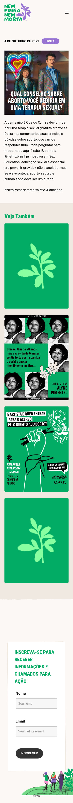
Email (20, 721)
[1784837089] (36, 357)
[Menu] (67, 12)
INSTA (50, 41)
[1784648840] (36, 540)
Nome (21, 693)
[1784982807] (36, 266)
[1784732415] (36, 449)
